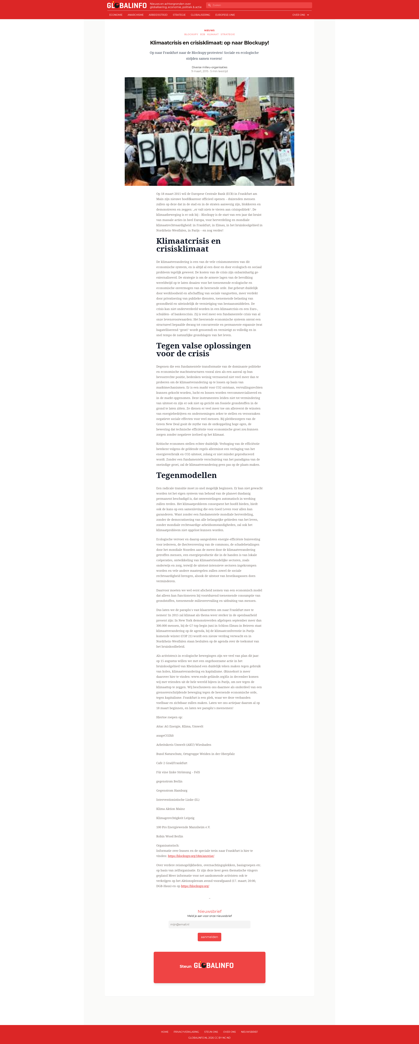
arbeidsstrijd (158, 14)
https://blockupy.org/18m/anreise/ (191, 856)
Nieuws (209, 30)
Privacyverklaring (186, 1031)
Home (164, 1031)
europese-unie (225, 14)
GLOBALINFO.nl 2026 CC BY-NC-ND (209, 1037)
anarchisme (136, 14)
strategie (179, 14)
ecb (203, 34)
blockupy (191, 34)
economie (115, 14)
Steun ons (211, 1031)
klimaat (213, 34)
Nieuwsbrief (249, 1031)
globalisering (200, 14)
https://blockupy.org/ (195, 886)
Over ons (229, 1031)
